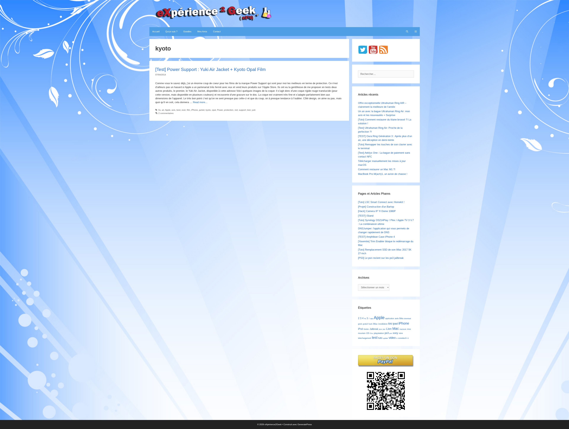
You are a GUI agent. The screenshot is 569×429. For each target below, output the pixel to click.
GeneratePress (305, 424)
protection (228, 110)
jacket (201, 110)
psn (390, 333)
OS (367, 333)
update (385, 338)
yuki (253, 110)
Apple (167, 110)
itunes (366, 329)
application (389, 318)
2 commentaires (166, 113)
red (236, 110)
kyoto (208, 110)
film (188, 110)
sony (395, 333)
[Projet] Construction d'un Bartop (376, 206)
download (407, 318)
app (371, 318)
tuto (380, 337)
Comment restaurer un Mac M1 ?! (376, 169)
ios (390, 323)
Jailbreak (374, 329)
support (242, 110)
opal (214, 110)
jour (384, 329)
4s (365, 318)
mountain (362, 333)
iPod (360, 329)
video (392, 337)
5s (159, 110)
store (401, 333)
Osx (371, 333)
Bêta (401, 318)
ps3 (387, 333)
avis (173, 110)
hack (370, 324)
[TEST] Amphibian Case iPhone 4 (376, 236)
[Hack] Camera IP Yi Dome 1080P (377, 211)
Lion (389, 328)
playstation (379, 333)
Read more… (200, 102)
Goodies (187, 31)
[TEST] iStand (365, 215)
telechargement (364, 338)
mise (409, 329)
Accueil (155, 31)
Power (220, 110)
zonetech (402, 338)
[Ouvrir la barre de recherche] (407, 31)
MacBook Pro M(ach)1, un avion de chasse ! (382, 174)
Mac (395, 328)
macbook (403, 329)
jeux (380, 329)
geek (360, 324)
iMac (375, 324)
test (249, 110)
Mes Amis (202, 31)
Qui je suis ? (171, 31)
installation (382, 324)
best (178, 110)
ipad (395, 323)
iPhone (194, 110)
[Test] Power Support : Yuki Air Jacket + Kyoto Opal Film (210, 69)
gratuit (365, 324)
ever (184, 110)
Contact (217, 31)
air (163, 110)
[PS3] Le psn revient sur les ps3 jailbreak (381, 258)
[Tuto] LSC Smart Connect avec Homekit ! (381, 202)
